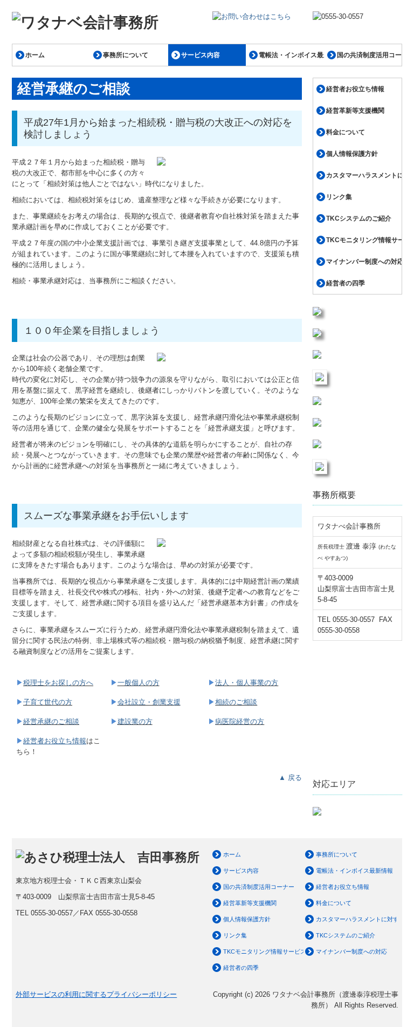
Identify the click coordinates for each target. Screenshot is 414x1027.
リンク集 (339, 197)
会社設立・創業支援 (149, 702)
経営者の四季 (345, 283)
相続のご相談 (236, 702)
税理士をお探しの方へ (58, 683)
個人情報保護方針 (352, 154)
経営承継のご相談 (51, 721)
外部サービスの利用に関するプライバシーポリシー (96, 994)
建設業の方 (135, 721)
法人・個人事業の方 (246, 683)
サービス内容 (200, 55)
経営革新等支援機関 (355, 110)
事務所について (125, 55)
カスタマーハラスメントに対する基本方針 (364, 175)
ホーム (35, 55)
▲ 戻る (290, 777)
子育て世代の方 (47, 702)
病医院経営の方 (239, 721)
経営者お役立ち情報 (355, 89)
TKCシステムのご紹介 (358, 218)
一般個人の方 (139, 683)
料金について (345, 132)
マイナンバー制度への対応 (364, 261)
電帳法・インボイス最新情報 (291, 55)
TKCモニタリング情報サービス (364, 240)
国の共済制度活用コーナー (369, 55)
